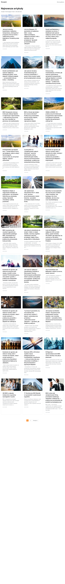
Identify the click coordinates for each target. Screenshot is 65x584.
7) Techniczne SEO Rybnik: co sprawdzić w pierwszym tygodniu (32, 395)
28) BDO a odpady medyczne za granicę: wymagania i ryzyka (9, 395)
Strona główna (60, 2)
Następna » (35, 420)
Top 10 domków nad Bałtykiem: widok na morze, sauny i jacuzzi (54, 271)
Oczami (4, 2)
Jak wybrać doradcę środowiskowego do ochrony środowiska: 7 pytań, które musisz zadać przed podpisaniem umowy (32, 74)
